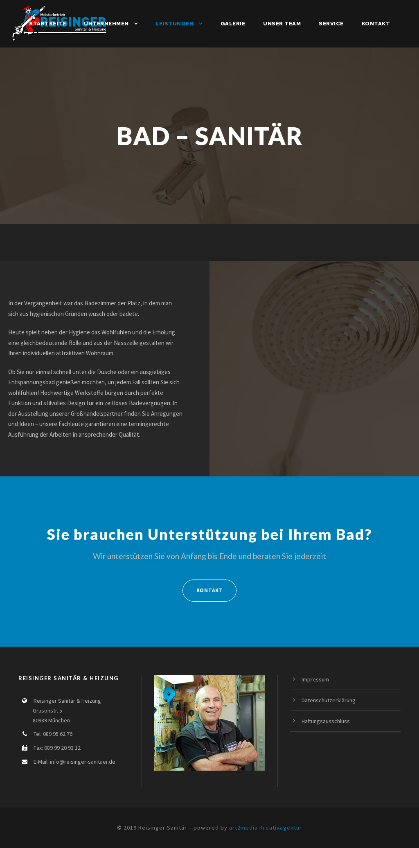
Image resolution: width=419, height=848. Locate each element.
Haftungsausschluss (326, 721)
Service (331, 23)
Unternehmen (106, 23)
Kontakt (376, 23)
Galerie (233, 23)
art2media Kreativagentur (265, 827)
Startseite (47, 23)
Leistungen (174, 23)
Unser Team (282, 23)
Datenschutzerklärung (329, 700)
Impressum (315, 679)
